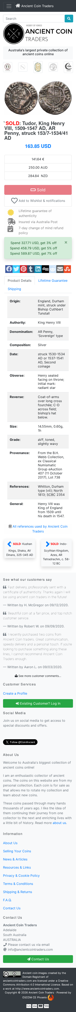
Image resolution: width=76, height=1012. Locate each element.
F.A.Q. (7, 900)
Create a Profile (15, 693)
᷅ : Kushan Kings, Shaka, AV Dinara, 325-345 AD (19, 549)
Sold (40, 189)
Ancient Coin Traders (41, 992)
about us (59, 823)
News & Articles (15, 859)
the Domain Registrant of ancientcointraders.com (34, 976)
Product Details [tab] (19, 280)
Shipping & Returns (17, 892)
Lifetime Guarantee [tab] (52, 280)
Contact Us (11, 908)
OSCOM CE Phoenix (35, 997)
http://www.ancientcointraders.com (37, 988)
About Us (10, 843)
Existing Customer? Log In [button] (39, 703)
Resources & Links (17, 867)
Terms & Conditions (18, 884)
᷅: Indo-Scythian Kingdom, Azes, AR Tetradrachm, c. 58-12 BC (56, 553)
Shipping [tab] (14, 289)
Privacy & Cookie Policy (21, 875)
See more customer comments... (39, 676)
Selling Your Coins (17, 851)
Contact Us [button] (39, 959)
